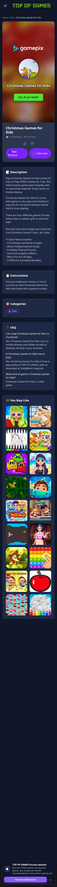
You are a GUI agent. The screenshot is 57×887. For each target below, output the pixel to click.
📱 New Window (12, 153)
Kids (12, 17)
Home (5, 17)
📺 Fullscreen (40, 153)
